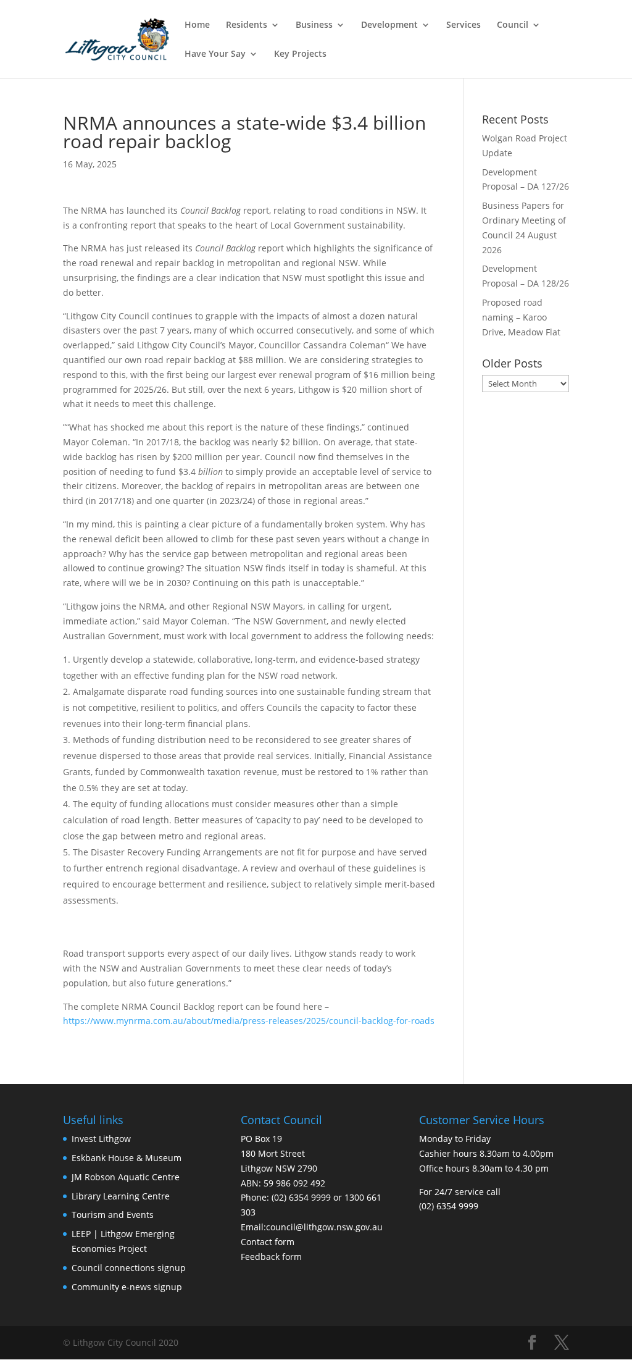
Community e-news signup (127, 1287)
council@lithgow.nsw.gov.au (324, 1227)
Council (512, 25)
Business (314, 25)
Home (197, 25)
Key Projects (300, 54)
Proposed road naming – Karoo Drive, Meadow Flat (521, 317)
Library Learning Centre (121, 1196)
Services (463, 25)
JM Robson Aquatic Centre (126, 1177)
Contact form (267, 1242)
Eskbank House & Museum (126, 1158)
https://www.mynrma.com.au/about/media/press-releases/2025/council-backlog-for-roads (248, 1020)
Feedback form (271, 1256)
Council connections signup (129, 1268)
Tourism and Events (113, 1214)
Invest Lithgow (101, 1138)
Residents (246, 25)
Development (389, 25)
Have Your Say (215, 54)
